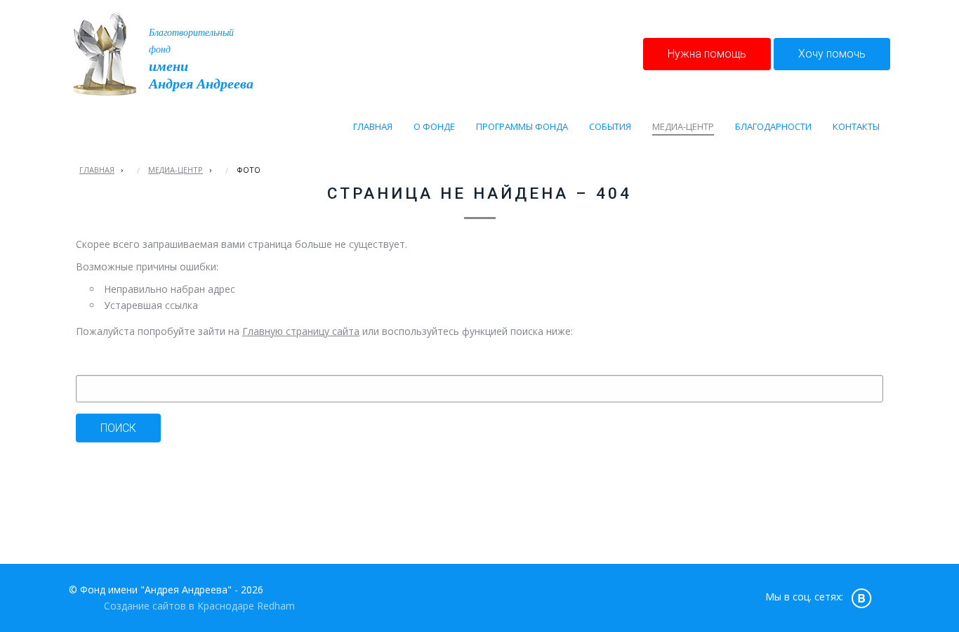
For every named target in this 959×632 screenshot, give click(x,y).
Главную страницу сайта (300, 331)
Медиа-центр (175, 169)
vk (861, 597)
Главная (96, 169)
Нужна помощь (707, 53)
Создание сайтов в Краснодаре (179, 605)
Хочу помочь (832, 53)
